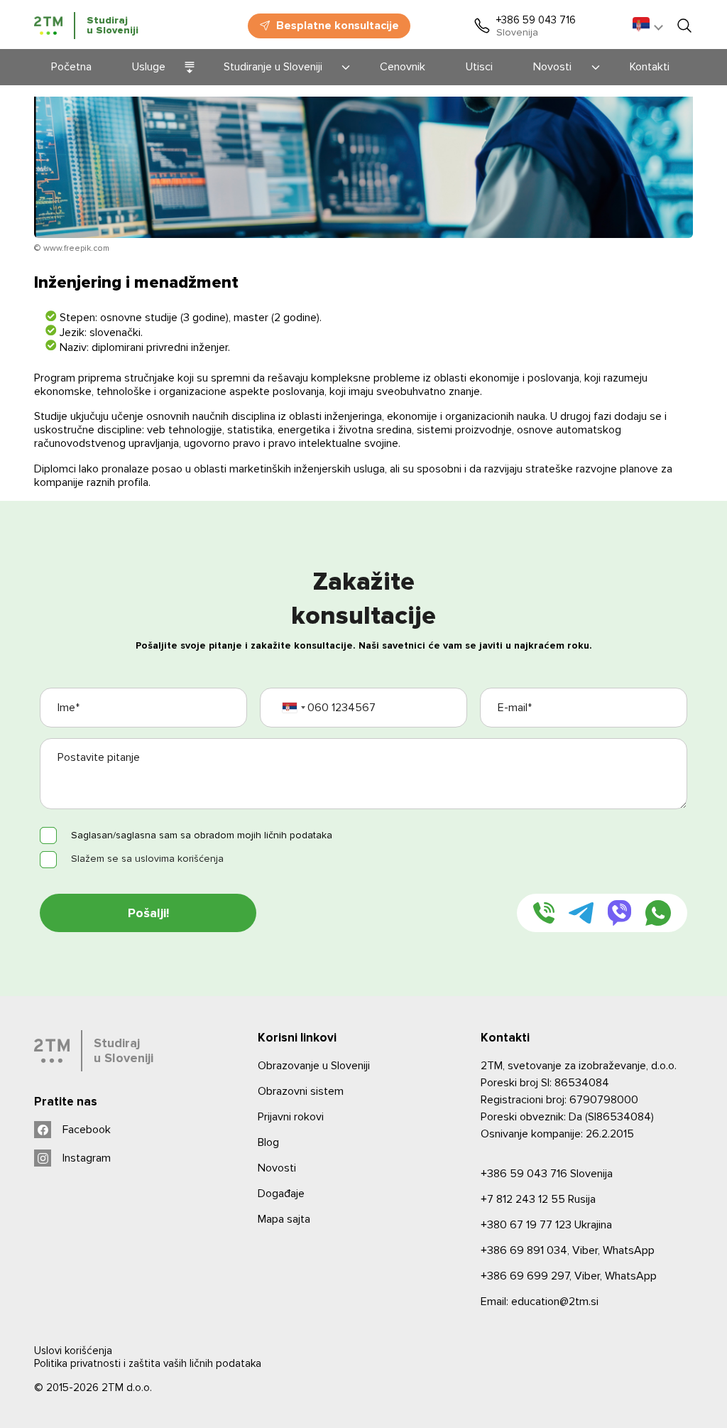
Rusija (538, 1199)
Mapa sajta (284, 1219)
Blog (268, 1142)
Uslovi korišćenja (73, 1350)
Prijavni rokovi (291, 1117)
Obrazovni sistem (301, 1091)
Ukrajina (546, 1225)
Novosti (277, 1168)
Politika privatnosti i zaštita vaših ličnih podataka (147, 1363)
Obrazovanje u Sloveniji (314, 1066)
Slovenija (547, 1174)
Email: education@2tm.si (539, 1301)
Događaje (281, 1193)
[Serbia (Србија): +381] (293, 707)
